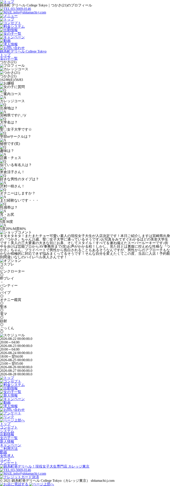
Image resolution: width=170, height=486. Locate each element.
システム (7, 431)
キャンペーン (10, 445)
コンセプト (9, 427)
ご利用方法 (9, 449)
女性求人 (7, 456)
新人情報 (7, 441)
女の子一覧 (9, 438)
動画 (3, 452)
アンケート (9, 463)
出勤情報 (7, 434)
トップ (5, 424)
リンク (5, 459)
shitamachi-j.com (102, 480)
